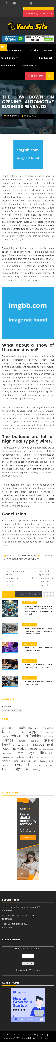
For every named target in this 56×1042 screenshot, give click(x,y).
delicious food (48, 732)
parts (35, 761)
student (49, 765)
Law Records (7, 753)
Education (33, 50)
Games (48, 50)
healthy (8, 744)
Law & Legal (45, 58)
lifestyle (46, 753)
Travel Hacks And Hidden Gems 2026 (21, 907)
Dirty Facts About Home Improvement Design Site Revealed (15, 578)
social (37, 765)
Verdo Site (34, 970)
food (45, 737)
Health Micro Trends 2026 (15, 924)
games (7, 740)
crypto (34, 731)
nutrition (6, 761)
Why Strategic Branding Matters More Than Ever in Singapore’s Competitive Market (38, 610)
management (7, 757)
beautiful (48, 728)
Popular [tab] (8, 594)
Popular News (36, 76)
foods (51, 737)
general (35, 740)
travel (27, 769)
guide (48, 740)
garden (22, 740)
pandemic (25, 761)
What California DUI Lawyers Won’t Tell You (38, 666)
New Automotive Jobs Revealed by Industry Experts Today (38, 631)
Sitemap (44, 1034)
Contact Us (13, 1034)
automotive (11, 559)
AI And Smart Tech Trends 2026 (18, 915)
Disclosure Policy (29, 1034)
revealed (34, 559)
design (5, 736)
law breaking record (46, 749)
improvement (42, 744)
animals (7, 728)
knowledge (19, 748)
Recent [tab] (21, 594)
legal (32, 753)
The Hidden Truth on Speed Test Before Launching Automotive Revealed (41, 578)
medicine (31, 757)
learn (20, 753)
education (19, 736)
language (32, 749)
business (24, 559)
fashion (36, 736)
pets (51, 761)
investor (6, 749)
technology (11, 769)
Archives (6, 706)
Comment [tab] (34, 594)
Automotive (29, 555)
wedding (36, 770)
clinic (23, 732)
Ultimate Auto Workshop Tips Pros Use (38, 682)
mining (40, 757)
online (15, 761)
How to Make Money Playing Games (38, 649)
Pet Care (43, 761)
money (49, 757)
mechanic (19, 757)
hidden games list (22, 745)
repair (5, 765)
